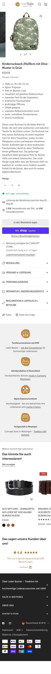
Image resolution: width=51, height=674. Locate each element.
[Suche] (39, 4)
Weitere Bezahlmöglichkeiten (25, 236)
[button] (46, 4)
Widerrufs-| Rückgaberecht (15, 634)
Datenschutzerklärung (37, 630)
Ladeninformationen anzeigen (20, 255)
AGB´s (19, 630)
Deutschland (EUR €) (36, 623)
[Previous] (21, 54)
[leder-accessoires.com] (24, 4)
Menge (5, 178)
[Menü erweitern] (4, 4)
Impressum (7, 630)
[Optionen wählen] (31, 499)
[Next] (30, 54)
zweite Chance (33, 407)
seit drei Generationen (31, 348)
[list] (25, 34)
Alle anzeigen (8, 464)
